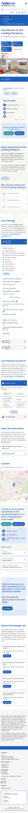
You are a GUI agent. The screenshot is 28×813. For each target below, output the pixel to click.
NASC (3, 755)
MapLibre (3, 499)
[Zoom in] (26, 494)
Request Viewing (19, 524)
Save (7, 93)
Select (8, 79)
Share (14, 93)
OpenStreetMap (4, 500)
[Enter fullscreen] (26, 472)
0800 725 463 (7, 797)
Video (8, 61)
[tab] (14, 241)
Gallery (3, 61)
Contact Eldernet (5, 762)
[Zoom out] (26, 496)
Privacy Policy (21, 808)
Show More (6, 273)
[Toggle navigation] (26, 3)
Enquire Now (9, 133)
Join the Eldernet (7, 88)
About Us (12, 12)
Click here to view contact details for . (11, 776)
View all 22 (14, 411)
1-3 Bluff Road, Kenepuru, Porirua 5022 (14, 36)
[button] (7, 399)
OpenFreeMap (8, 499)
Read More (5, 178)
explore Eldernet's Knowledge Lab (14, 376)
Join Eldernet (7, 608)
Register (18, 12)
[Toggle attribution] (26, 499)
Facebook (4, 781)
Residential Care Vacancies (8, 758)
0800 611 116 (7, 801)
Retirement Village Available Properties (10, 759)
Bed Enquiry (19, 133)
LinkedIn (4, 783)
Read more (7, 656)
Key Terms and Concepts (7, 756)
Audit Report (6, 333)
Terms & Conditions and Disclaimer (11, 808)
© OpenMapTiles (14, 499)
